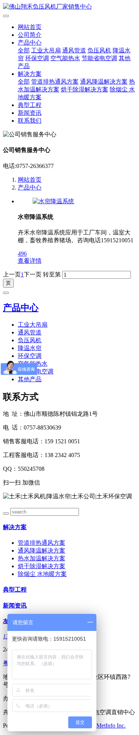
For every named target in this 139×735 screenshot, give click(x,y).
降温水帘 (30, 348)
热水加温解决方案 (41, 558)
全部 (24, 50)
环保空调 (37, 58)
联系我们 (30, 120)
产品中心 (30, 42)
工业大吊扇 (46, 50)
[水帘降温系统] (53, 201)
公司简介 (30, 35)
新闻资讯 (30, 113)
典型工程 (30, 105)
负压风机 (99, 50)
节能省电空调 (99, 58)
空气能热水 (65, 58)
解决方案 (30, 74)
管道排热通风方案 (55, 81)
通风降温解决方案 (104, 81)
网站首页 (30, 27)
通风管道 (74, 50)
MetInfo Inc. (111, 725)
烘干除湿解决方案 (84, 89)
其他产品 (30, 379)
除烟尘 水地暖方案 (42, 574)
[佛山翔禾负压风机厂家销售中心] (69, 7)
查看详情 (30, 261)
